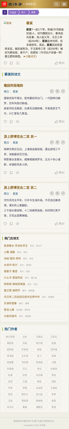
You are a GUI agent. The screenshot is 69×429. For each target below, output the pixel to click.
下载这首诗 (17, 63)
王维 (25, 381)
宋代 (32, 246)
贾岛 (54, 375)
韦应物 (25, 362)
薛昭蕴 (31, 291)
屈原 (54, 400)
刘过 (36, 284)
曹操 (25, 407)
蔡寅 (33, 12)
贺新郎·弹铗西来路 (14, 284)
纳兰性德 (10, 336)
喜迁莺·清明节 (12, 290)
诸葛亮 (39, 407)
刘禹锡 (10, 368)
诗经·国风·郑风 (12, 258)
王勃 (10, 400)
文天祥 (25, 356)
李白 (39, 368)
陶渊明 (39, 400)
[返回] (4, 12)
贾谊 (54, 407)
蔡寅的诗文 (12, 74)
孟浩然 (39, 388)
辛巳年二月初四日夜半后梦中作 (22, 297)
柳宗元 (25, 394)
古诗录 (42, 425)
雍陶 (27, 303)
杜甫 (10, 375)
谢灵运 (27, 310)
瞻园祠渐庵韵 (13, 85)
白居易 (53, 368)
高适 (10, 394)
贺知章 (25, 400)
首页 (14, 12)
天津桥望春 (10, 303)
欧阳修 (28, 316)
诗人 (23, 12)
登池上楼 (9, 309)
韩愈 (39, 381)
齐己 (25, 368)
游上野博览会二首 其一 (20, 136)
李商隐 (39, 362)
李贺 (54, 394)
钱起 (54, 381)
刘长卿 (39, 375)
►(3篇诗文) (30, 56)
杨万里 (39, 343)
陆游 (54, 343)
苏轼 (28, 271)
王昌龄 (53, 388)
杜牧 (25, 375)
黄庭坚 (10, 343)
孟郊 (10, 381)
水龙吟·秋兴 (10, 265)
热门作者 (10, 329)
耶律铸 (51, 297)
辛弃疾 (25, 349)
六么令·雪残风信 (13, 277)
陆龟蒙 (10, 362)
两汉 (6, 91)
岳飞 (39, 356)
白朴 (25, 336)
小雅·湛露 (9, 252)
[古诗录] (12, 4)
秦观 (39, 349)
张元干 (39, 246)
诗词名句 (30, 4)
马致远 (39, 336)
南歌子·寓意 (10, 271)
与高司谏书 (10, 316)
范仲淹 (53, 349)
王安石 (53, 336)
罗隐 (25, 388)
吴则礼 (29, 265)
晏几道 (34, 278)
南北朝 (19, 310)
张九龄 (39, 394)
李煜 (54, 356)
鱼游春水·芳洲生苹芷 (16, 245)
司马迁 (10, 407)
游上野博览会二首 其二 (20, 187)
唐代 (24, 291)
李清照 (10, 356)
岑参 (10, 388)
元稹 (54, 362)
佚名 (25, 252)
